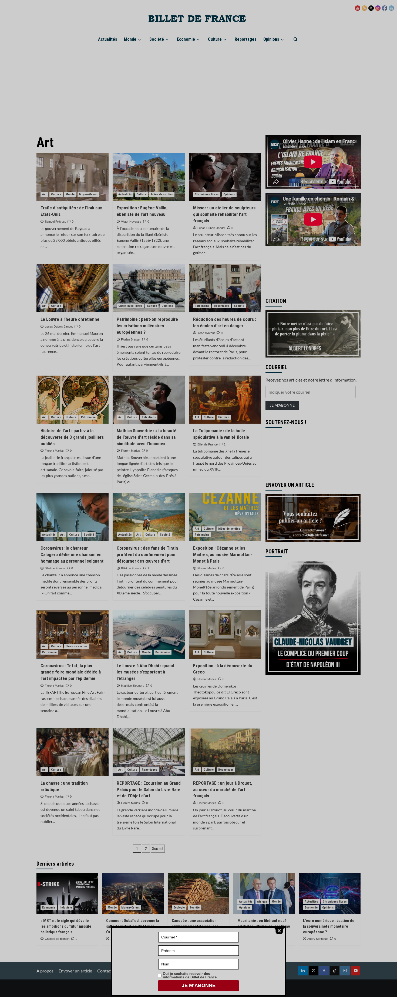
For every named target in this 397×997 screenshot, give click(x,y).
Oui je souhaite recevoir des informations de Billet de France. (190, 975)
